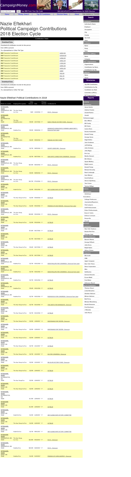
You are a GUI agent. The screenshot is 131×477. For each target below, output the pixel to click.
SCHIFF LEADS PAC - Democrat (56, 148)
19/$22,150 (63, 60)
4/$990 (61, 71)
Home (7, 14)
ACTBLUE (50, 197)
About (77, 14)
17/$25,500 (63, 63)
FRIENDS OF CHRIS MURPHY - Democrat (59, 456)
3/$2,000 (62, 73)
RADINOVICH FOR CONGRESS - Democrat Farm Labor (63, 296)
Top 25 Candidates (43, 14)
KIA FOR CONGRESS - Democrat (57, 354)
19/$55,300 (63, 66)
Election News (62, 14)
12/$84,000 (63, 58)
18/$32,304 (63, 68)
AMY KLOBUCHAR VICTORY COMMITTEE (59, 189)
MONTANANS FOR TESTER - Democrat (59, 321)
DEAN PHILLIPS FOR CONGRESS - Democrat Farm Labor (64, 263)
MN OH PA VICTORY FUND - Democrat (58, 362)
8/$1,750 (62, 76)
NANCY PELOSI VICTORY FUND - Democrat (60, 122)
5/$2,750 (62, 78)
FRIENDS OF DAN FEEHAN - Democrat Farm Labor (62, 206)
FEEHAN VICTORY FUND (55, 140)
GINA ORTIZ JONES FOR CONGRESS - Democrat (61, 156)
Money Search (23, 14)
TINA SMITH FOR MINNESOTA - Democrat (59, 304)
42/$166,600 (63, 55)
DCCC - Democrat (53, 112)
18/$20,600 (63, 53)
